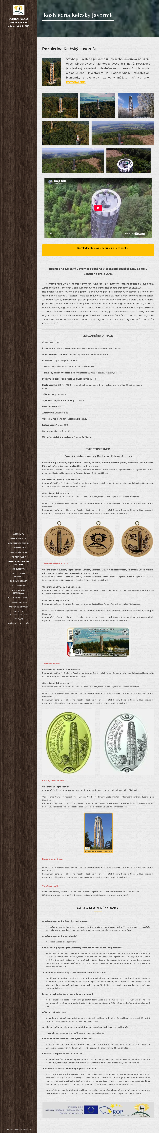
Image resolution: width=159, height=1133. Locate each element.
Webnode (27, 1129)
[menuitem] (19, 533)
